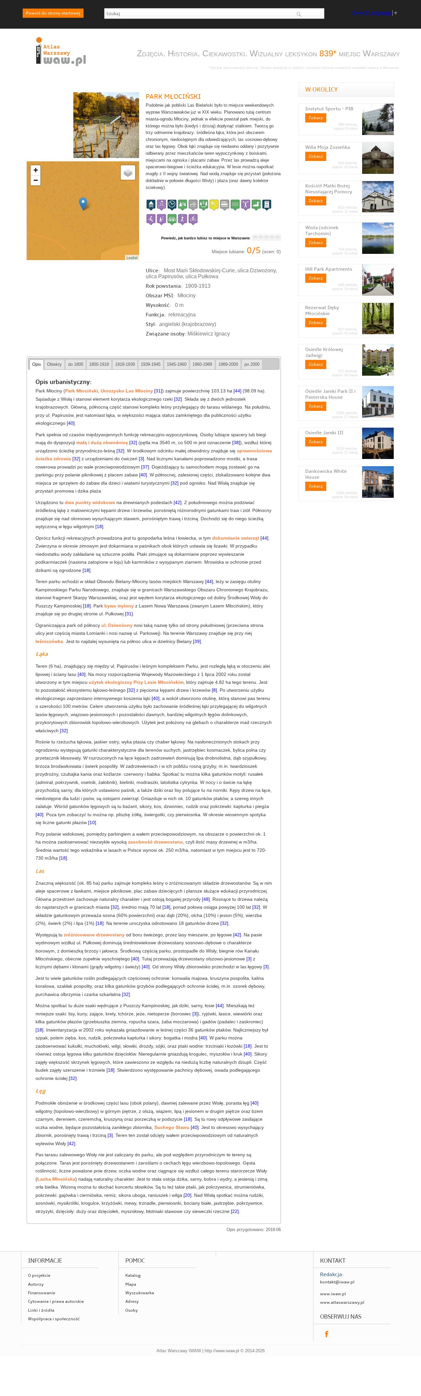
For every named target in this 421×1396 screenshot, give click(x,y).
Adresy (132, 1301)
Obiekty (54, 364)
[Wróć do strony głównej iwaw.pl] (60, 66)
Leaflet (132, 257)
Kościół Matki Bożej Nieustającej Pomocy (328, 189)
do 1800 (75, 364)
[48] (206, 899)
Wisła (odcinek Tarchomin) (321, 230)
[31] (158, 391)
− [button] (36, 180)
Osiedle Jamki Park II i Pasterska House (330, 394)
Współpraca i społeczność (54, 1319)
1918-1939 (125, 364)
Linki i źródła (41, 1310)
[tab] (37, 365)
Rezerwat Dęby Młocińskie (322, 310)
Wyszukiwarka (139, 1293)
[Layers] (128, 172)
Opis (36, 364)
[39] (197, 641)
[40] (71, 423)
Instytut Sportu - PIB (329, 109)
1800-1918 (99, 364)
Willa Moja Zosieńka (327, 147)
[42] (178, 502)
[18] (99, 526)
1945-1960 (176, 364)
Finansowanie (41, 1293)
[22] (235, 1211)
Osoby (131, 1310)
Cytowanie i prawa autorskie (56, 1301)
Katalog (133, 1275)
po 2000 (252, 364)
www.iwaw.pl (333, 1294)
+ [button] (36, 170)
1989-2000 (228, 364)
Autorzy (36, 1284)
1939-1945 (151, 364)
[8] (214, 690)
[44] (237, 391)
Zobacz (316, 118)
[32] (178, 399)
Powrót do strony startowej (53, 13)
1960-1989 (202, 364)
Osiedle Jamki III (324, 433)
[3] (141, 458)
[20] (187, 1195)
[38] (236, 442)
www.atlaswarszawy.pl (342, 1302)
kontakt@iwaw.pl (337, 1282)
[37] (145, 467)
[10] (92, 822)
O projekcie (39, 1275)
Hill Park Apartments (328, 269)
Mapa (130, 1284)
